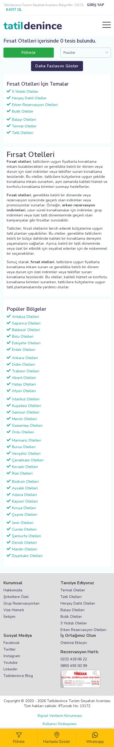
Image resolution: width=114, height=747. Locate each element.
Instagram (11, 655)
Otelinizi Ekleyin (73, 642)
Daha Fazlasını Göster (56, 66)
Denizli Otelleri (24, 542)
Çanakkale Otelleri (27, 460)
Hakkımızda (12, 590)
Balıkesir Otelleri (26, 329)
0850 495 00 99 (73, 665)
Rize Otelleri (22, 473)
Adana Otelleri (24, 494)
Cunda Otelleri (24, 529)
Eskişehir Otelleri (26, 343)
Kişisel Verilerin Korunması (60, 715)
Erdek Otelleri (23, 349)
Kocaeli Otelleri (25, 466)
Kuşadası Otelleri (26, 405)
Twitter (9, 649)
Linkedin (10, 669)
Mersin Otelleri (24, 418)
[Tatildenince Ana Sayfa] (32, 25)
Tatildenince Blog (18, 675)
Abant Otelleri (24, 377)
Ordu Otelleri (23, 432)
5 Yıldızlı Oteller (25, 91)
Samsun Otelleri (25, 412)
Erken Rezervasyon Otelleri (35, 104)
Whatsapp (95, 741)
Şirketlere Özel (16, 596)
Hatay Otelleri (24, 384)
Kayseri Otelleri (25, 501)
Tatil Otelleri (22, 132)
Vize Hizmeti (13, 610)
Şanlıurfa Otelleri (26, 536)
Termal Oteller (24, 126)
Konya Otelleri (24, 508)
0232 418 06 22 (73, 659)
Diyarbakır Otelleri (27, 555)
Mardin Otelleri (24, 549)
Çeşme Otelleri (24, 514)
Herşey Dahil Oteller (29, 98)
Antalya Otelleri (25, 316)
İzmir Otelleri (22, 522)
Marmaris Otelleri (26, 440)
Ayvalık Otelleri (25, 488)
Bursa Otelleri (24, 446)
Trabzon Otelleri (25, 371)
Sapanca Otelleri (26, 323)
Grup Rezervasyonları (21, 603)
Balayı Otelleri (24, 119)
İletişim (9, 616)
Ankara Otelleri (25, 357)
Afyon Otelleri (24, 390)
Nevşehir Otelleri (26, 453)
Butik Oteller (22, 111)
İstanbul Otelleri (26, 399)
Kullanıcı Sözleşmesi (60, 723)
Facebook (11, 642)
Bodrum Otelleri (25, 481)
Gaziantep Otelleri (27, 425)
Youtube (10, 662)
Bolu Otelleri (22, 336)
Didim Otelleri (23, 364)
